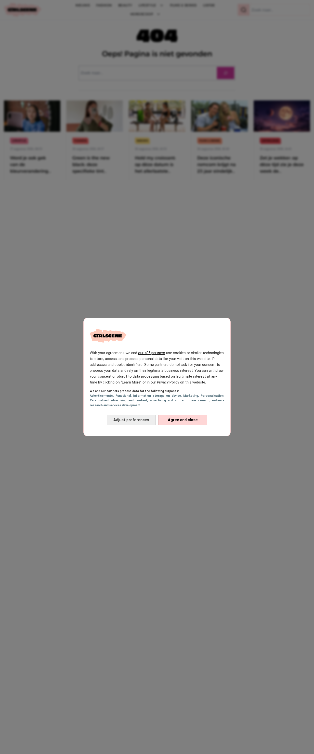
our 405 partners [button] (151, 353)
